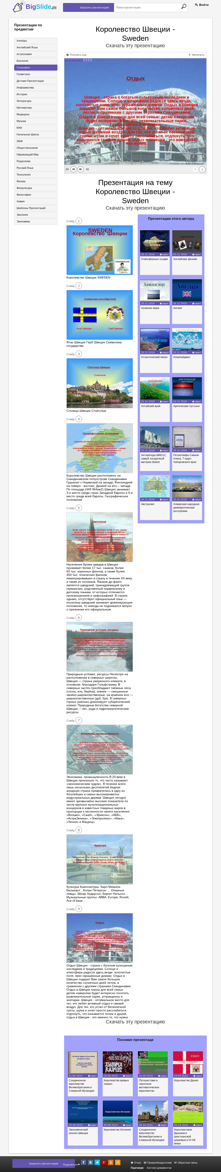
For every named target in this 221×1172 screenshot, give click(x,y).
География (23, 67)
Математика (24, 107)
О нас (137, 1162)
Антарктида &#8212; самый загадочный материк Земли (153, 459)
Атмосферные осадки (154, 259)
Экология (22, 214)
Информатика (25, 87)
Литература (24, 101)
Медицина (23, 114)
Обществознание (27, 147)
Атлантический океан (154, 357)
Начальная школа (28, 134)
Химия (21, 201)
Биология (22, 60)
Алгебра (22, 40)
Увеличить (197, 54)
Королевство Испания (117, 1129)
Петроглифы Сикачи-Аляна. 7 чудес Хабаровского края (186, 459)
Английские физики (185, 259)
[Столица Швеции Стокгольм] (99, 407)
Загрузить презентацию (94, 7)
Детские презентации (30, 80)
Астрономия (24, 54)
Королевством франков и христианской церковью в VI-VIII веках (184, 1136)
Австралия (147, 504)
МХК (19, 127)
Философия (24, 194)
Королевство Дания (186, 1080)
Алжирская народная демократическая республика (186, 508)
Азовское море (150, 308)
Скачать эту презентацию (135, 45)
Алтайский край (150, 406)
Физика (21, 181)
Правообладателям (159, 1162)
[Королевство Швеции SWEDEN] (99, 274)
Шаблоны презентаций (31, 208)
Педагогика (23, 161)
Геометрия (23, 74)
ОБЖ (20, 141)
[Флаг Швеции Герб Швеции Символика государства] (99, 339)
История (22, 94)
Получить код (77, 54)
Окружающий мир (28, 154)
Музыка (21, 121)
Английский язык (27, 47)
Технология (24, 174)
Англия (177, 308)
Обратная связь (187, 1162)
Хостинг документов (159, 1167)
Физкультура (24, 188)
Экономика (23, 221)
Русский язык (25, 167)
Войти (203, 4)
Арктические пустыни (186, 406)
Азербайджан (181, 357)
